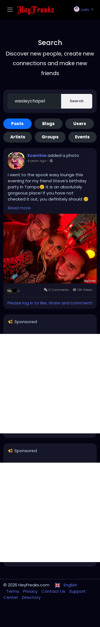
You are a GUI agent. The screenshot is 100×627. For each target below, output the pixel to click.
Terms (13, 591)
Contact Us (53, 591)
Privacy (31, 591)
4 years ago (36, 161)
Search (77, 101)
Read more (19, 208)
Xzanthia (36, 155)
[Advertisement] (50, 383)
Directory (31, 597)
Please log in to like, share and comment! (50, 303)
